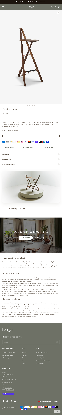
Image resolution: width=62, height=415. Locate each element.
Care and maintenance (8, 352)
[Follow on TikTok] (19, 401)
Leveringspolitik (40, 363)
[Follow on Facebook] (3, 401)
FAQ (23, 361)
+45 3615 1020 (8, 388)
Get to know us (25, 237)
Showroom (25, 358)
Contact (24, 352)
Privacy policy (40, 355)
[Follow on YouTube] (15, 401)
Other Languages (7, 358)
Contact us (38, 237)
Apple (4, 384)
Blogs (23, 363)
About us (24, 355)
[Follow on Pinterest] (11, 401)
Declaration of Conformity (43, 361)
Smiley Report (40, 358)
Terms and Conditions (42, 352)
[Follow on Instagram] (7, 401)
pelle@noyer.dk (10, 389)
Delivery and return (7, 355)
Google (10, 382)
